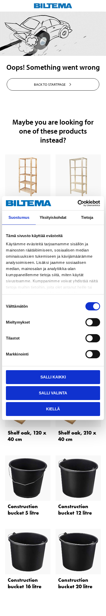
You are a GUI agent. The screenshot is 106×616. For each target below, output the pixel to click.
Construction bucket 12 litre (75, 509)
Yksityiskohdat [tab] (53, 217)
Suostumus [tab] (18, 217)
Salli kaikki (53, 377)
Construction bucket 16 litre (24, 583)
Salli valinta (53, 393)
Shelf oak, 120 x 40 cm (27, 436)
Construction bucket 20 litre (75, 583)
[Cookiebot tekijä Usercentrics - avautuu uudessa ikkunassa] (77, 203)
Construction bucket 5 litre (23, 509)
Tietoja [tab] (87, 217)
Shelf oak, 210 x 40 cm (77, 436)
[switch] (92, 322)
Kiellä (53, 408)
